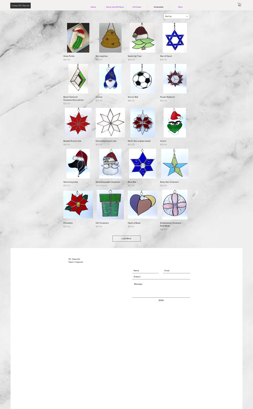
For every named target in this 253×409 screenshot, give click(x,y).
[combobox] (176, 16)
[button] (240, 4)
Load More (126, 238)
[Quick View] (78, 38)
